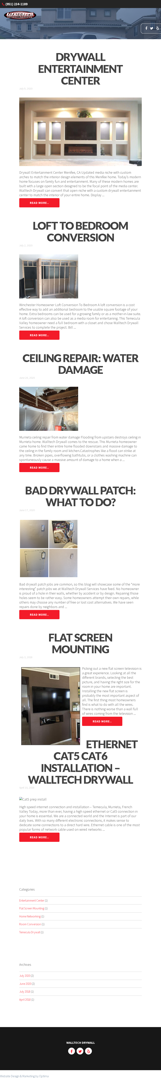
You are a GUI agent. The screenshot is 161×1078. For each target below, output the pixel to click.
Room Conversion (30, 924)
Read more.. (39, 203)
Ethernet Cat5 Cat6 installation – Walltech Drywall (83, 762)
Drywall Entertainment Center (80, 68)
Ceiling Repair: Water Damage (80, 364)
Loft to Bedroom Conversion (80, 231)
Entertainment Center (31, 900)
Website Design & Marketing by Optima (24, 1076)
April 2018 (25, 999)
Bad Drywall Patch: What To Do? (80, 496)
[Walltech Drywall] (20, 18)
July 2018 (24, 991)
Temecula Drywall (29, 932)
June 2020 (25, 984)
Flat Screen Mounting (80, 643)
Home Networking (30, 916)
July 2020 (24, 976)
